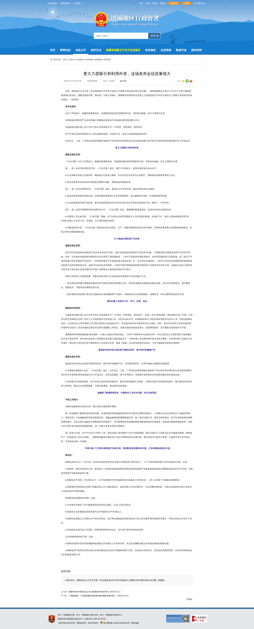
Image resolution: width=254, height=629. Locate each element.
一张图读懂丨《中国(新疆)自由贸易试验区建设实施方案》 (92, 596)
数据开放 (181, 50)
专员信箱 (77, 3)
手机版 (154, 3)
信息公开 (80, 50)
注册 (147, 3)
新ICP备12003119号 (66, 623)
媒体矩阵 (196, 50)
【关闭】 (189, 599)
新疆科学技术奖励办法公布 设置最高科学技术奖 (88, 592)
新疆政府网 (65, 3)
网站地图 (135, 623)
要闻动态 (65, 50)
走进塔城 (166, 50)
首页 (52, 50)
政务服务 (150, 50)
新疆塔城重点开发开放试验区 (123, 50)
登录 (141, 3)
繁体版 (162, 3)
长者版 (186, 3)
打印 (125, 81)
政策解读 (89, 59)
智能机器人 (201, 3)
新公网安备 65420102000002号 (116, 623)
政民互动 (96, 50)
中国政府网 (52, 3)
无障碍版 (173, 3)
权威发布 (81, 59)
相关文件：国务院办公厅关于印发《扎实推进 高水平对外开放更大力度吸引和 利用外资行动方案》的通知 (115, 580)
